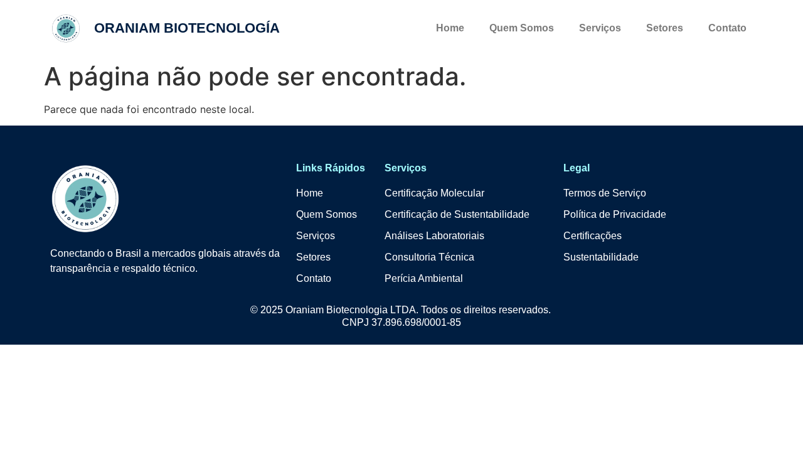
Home (450, 28)
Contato (727, 28)
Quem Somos (521, 28)
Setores (664, 28)
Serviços (600, 28)
